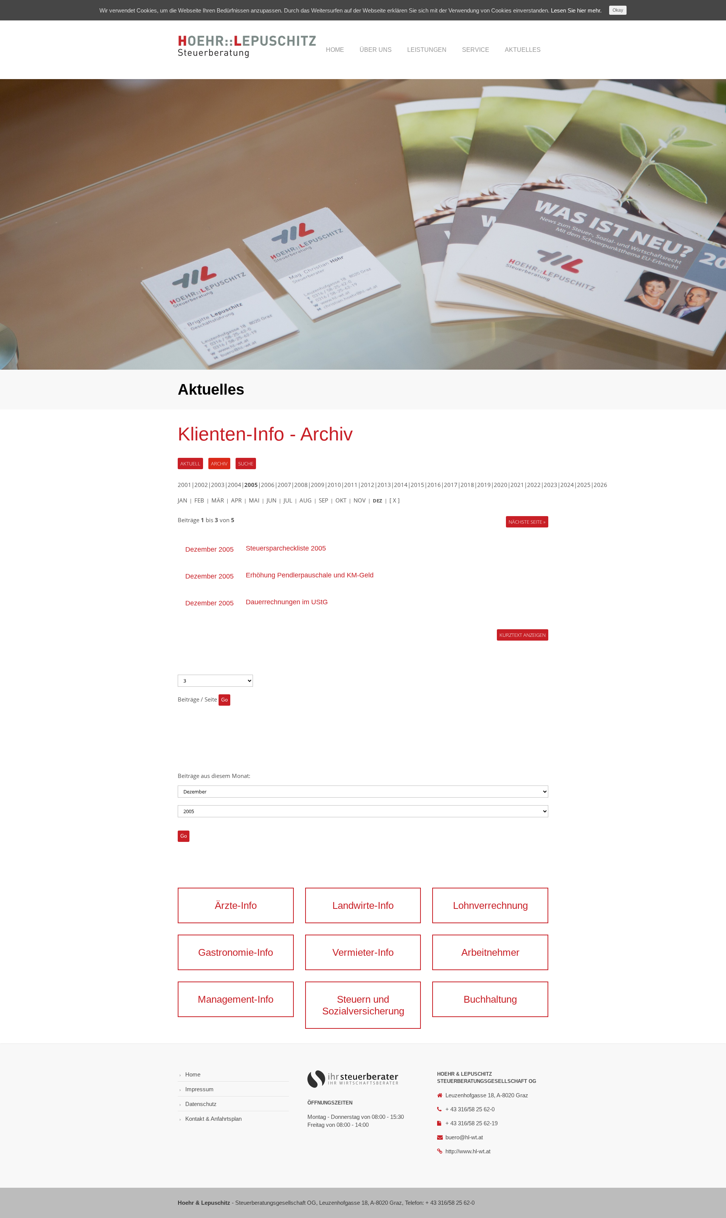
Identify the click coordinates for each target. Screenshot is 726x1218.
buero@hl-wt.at (464, 1137)
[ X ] (394, 500)
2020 (500, 484)
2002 (201, 484)
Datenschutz (201, 1104)
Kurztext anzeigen (523, 635)
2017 (451, 484)
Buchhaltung (490, 999)
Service (475, 50)
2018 (467, 484)
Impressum (199, 1089)
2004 (234, 484)
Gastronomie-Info (235, 952)
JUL (288, 500)
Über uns (376, 50)
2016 (434, 484)
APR (236, 500)
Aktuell (190, 463)
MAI (254, 500)
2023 (550, 484)
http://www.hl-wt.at (467, 1151)
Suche (245, 463)
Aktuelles (523, 50)
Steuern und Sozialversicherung (363, 1005)
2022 (534, 484)
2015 (417, 484)
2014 (401, 484)
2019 (484, 484)
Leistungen (427, 50)
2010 (334, 484)
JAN (182, 500)
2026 (600, 484)
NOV (360, 500)
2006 (268, 484)
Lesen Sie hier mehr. (576, 10)
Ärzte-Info (236, 905)
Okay (618, 10)
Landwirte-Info (363, 905)
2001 (184, 484)
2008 (301, 484)
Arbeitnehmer (490, 952)
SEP (323, 500)
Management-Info (235, 999)
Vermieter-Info (363, 952)
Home (335, 50)
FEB (199, 500)
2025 (584, 484)
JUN (271, 500)
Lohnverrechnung (490, 905)
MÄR (217, 500)
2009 (317, 484)
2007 (284, 484)
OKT (340, 500)
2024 (567, 484)
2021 (517, 484)
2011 (351, 484)
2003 (218, 484)
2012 (367, 484)
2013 (384, 484)
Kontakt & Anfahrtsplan (213, 1118)
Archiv (219, 463)
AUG (305, 500)
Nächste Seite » (527, 521)
